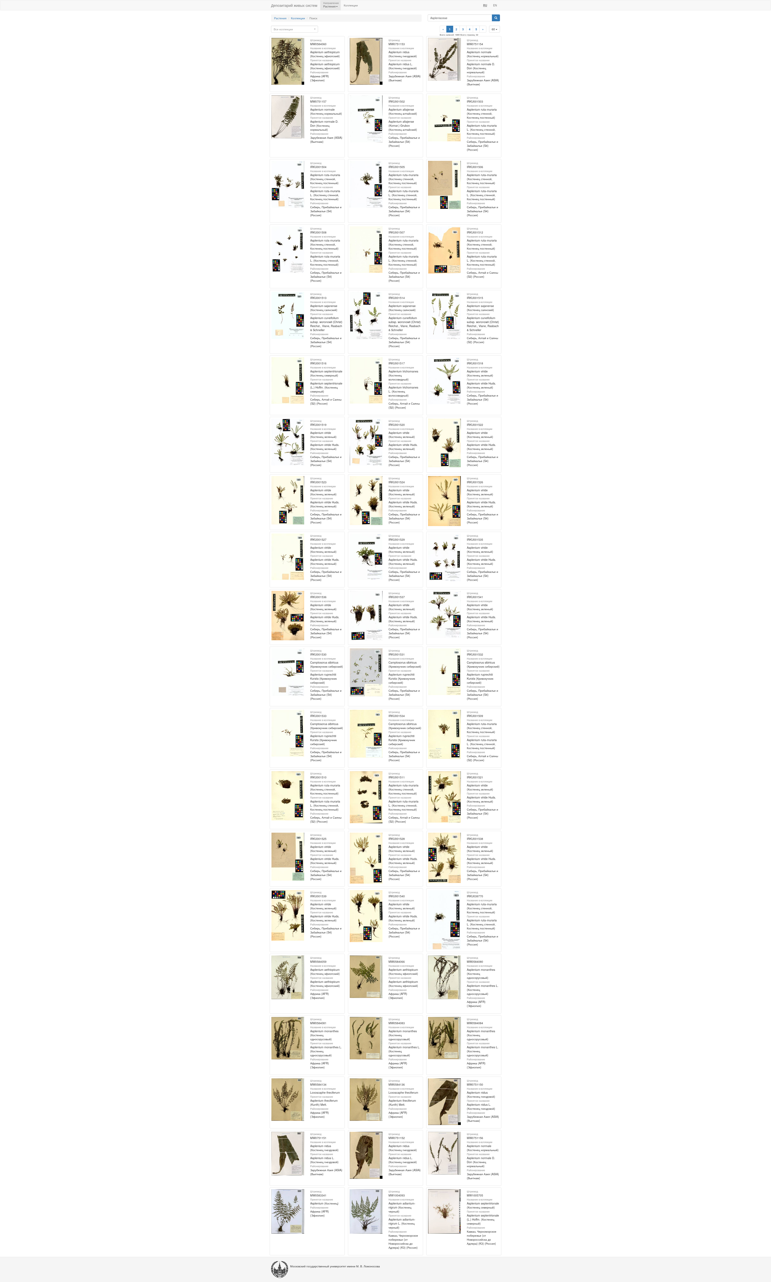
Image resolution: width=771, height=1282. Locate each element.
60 (494, 29)
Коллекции (351, 5)
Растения (280, 18)
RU (485, 5)
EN (495, 5)
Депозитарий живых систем (294, 5)
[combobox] (294, 29)
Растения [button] (329, 6)
